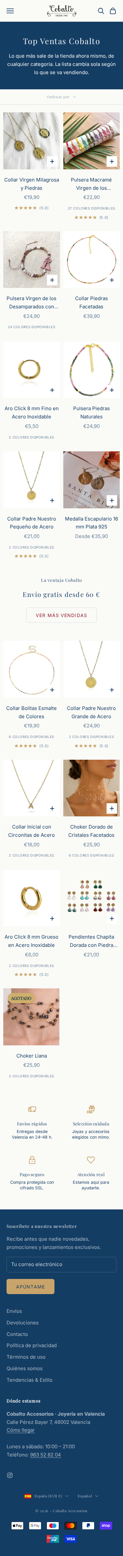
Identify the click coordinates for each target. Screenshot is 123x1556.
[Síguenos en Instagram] (10, 1475)
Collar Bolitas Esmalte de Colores (31, 712)
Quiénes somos (25, 1368)
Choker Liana (31, 1056)
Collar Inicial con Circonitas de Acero (31, 831)
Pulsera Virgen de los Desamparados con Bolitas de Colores (31, 303)
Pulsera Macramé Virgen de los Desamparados (91, 184)
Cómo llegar (21, 1430)
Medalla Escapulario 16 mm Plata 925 (91, 523)
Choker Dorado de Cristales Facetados (91, 831)
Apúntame (30, 1286)
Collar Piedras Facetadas (91, 302)
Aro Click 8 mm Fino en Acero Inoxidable (32, 412)
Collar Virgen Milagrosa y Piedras (31, 184)
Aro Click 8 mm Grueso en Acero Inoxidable (31, 941)
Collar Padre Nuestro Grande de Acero (91, 712)
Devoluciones (23, 1322)
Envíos (14, 1311)
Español (85, 1495)
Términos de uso (26, 1357)
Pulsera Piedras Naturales (91, 412)
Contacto (17, 1334)
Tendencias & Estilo (29, 1380)
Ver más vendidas (61, 615)
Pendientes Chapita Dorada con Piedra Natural (91, 941)
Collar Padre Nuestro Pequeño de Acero (31, 523)
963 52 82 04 (45, 1455)
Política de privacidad (32, 1345)
